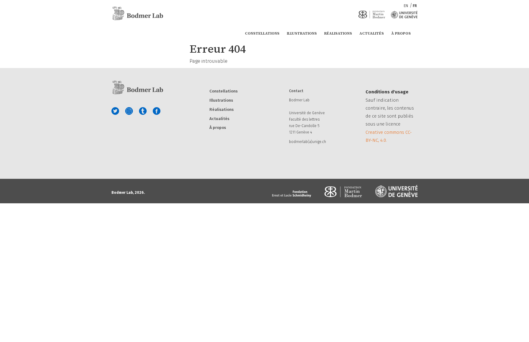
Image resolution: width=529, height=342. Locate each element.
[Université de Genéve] (404, 14)
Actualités (371, 33)
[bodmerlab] (137, 13)
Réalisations (338, 33)
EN (406, 6)
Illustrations (302, 33)
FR (415, 6)
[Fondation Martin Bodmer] (371, 14)
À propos (401, 33)
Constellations (262, 33)
